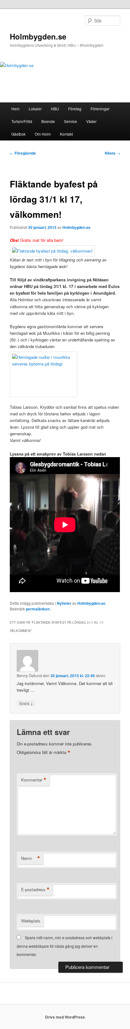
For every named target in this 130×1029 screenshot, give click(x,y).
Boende (48, 121)
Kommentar (33, 780)
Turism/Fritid (21, 121)
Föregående (23, 153)
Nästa (112, 153)
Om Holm (43, 134)
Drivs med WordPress (65, 1017)
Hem (15, 108)
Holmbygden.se (38, 36)
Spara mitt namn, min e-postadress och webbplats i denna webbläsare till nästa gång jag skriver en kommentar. (64, 946)
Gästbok (18, 134)
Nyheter (64, 603)
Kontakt (66, 134)
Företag (74, 108)
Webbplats (30, 921)
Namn (30, 858)
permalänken (38, 609)
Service (70, 121)
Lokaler (35, 108)
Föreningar (100, 108)
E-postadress (35, 890)
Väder (91, 121)
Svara (26, 703)
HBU (55, 108)
